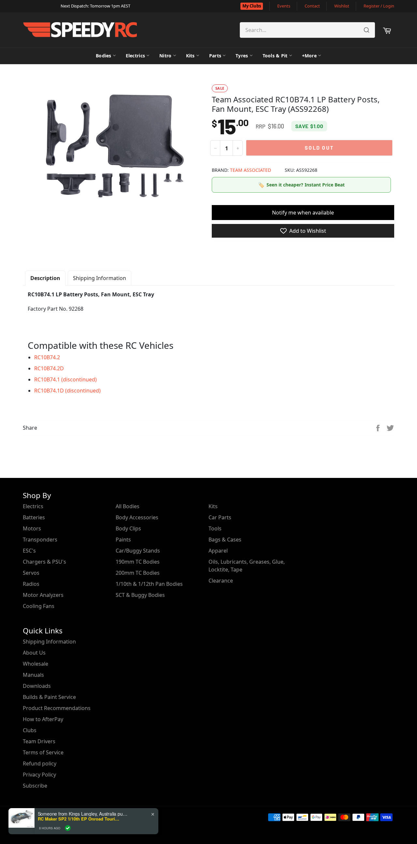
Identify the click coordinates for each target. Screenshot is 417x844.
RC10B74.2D (49, 368)
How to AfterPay (43, 719)
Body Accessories (137, 517)
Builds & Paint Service (49, 697)
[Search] (366, 30)
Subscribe (35, 785)
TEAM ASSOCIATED (250, 170)
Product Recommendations (57, 708)
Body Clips (128, 528)
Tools (215, 528)
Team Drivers (39, 741)
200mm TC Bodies (138, 572)
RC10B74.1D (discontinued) (67, 390)
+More (309, 55)
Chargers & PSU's (44, 561)
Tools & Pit (275, 55)
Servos (31, 572)
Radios (31, 583)
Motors (32, 528)
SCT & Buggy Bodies (140, 595)
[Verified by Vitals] (68, 828)
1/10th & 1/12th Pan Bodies (149, 583)
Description (45, 278)
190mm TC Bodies (138, 561)
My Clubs (251, 6)
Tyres (242, 55)
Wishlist (341, 6)
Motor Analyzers (43, 595)
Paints (123, 539)
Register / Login (379, 6)
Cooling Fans (38, 606)
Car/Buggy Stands (138, 550)
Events (283, 6)
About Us (34, 652)
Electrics (135, 55)
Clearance (220, 580)
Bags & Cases (224, 539)
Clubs (29, 730)
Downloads (37, 685)
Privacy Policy (39, 774)
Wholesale (35, 663)
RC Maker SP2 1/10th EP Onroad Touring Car (78, 819)
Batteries (34, 517)
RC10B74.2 (47, 357)
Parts (215, 55)
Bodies (103, 55)
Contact (312, 6)
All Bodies (127, 506)
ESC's (29, 550)
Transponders (40, 539)
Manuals (33, 674)
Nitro (165, 55)
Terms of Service (43, 752)
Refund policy (39, 763)
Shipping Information (99, 278)
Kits (190, 55)
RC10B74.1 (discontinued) (65, 379)
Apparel (218, 550)
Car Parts (219, 517)
